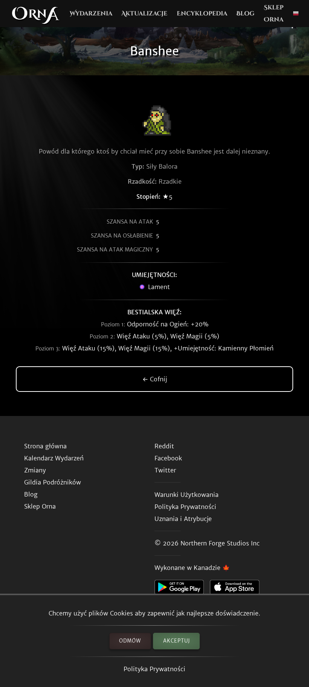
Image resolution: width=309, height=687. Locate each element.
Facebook (168, 458)
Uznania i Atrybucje (183, 518)
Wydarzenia (91, 13)
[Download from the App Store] (237, 589)
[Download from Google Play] (182, 589)
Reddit (164, 446)
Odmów (130, 641)
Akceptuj (176, 641)
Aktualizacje (144, 13)
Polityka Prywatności (154, 669)
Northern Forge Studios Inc (220, 543)
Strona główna (45, 446)
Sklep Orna (273, 13)
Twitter (165, 470)
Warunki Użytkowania (186, 494)
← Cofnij (154, 379)
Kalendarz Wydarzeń (54, 458)
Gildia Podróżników (52, 482)
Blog (245, 13)
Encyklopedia (202, 13)
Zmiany (35, 470)
